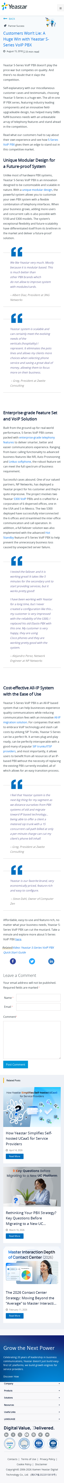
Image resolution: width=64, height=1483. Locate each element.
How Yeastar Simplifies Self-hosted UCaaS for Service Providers (29, 1138)
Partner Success (16, 25)
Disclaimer (41, 1464)
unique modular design (37, 190)
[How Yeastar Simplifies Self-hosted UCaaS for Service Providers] (32, 1107)
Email (8, 1007)
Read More (14, 1156)
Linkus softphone (20, 462)
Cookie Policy (24, 1464)
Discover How (11, 1376)
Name (8, 998)
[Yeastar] (14, 6)
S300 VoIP (20, 499)
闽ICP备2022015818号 (43, 1474)
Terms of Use (28, 1459)
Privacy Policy (47, 1459)
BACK (12, 18)
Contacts (12, 1459)
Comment (9, 1017)
